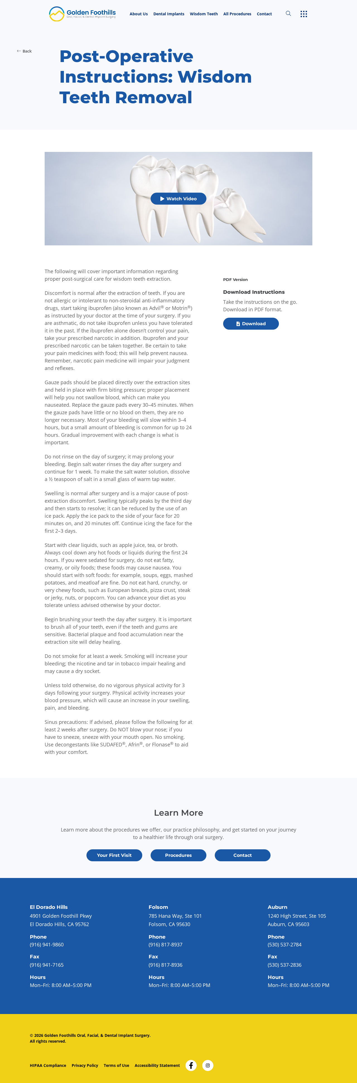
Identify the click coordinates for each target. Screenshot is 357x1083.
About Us (139, 14)
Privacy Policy (85, 1065)
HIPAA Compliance (48, 1065)
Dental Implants (168, 14)
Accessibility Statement (157, 1065)
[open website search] (293, 14)
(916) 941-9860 (47, 944)
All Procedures (237, 14)
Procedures (178, 855)
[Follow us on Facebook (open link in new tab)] (191, 1063)
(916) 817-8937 (165, 944)
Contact (264, 14)
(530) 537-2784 (284, 944)
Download (254, 323)
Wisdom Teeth (204, 14)
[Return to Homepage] (88, 14)
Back (27, 51)
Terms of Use (116, 1065)
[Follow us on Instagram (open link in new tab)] (207, 1063)
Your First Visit (114, 855)
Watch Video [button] (182, 198)
